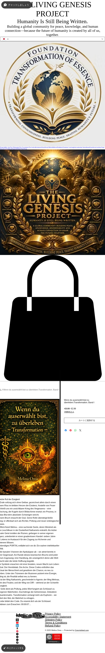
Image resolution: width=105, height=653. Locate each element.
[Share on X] (80, 430)
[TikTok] (30, 642)
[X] (30, 639)
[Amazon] (30, 628)
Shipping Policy (53, 619)
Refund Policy (53, 625)
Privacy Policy (53, 613)
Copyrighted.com (82, 630)
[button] (52, 318)
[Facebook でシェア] (65, 430)
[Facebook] (30, 634)
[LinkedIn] (30, 625)
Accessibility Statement (58, 616)
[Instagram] (30, 637)
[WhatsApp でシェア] (75, 430)
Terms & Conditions (56, 622)
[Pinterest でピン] (70, 430)
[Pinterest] (30, 631)
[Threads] (30, 620)
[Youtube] (30, 622)
